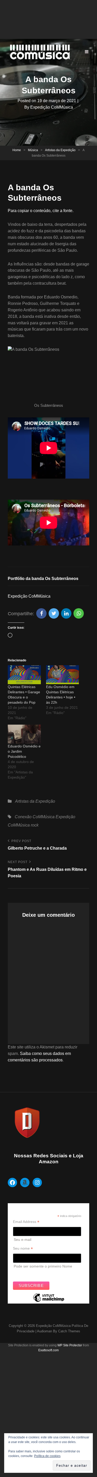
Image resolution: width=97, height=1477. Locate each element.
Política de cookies (47, 1456)
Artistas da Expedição (60, 150)
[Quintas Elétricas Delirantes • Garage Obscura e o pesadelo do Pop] (24, 674)
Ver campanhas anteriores (34, 1273)
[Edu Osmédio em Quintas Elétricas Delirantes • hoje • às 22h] (62, 674)
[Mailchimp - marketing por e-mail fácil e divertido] (48, 1301)
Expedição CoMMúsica (51, 107)
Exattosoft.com (48, 1350)
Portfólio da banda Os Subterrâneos (43, 578)
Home (16, 150)
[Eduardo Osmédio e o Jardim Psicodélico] (24, 734)
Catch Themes (69, 1331)
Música (33, 150)
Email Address (26, 1221)
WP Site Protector (69, 1345)
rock (35, 825)
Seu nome (23, 1248)
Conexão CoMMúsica (35, 817)
